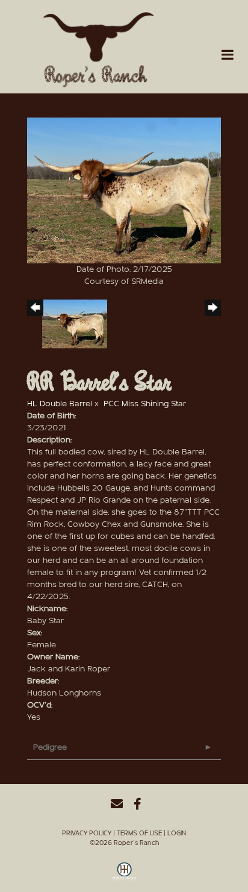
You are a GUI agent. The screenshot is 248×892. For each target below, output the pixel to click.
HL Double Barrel (59, 404)
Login (176, 833)
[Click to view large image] (124, 190)
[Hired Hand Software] (124, 875)
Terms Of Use (139, 833)
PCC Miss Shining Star (145, 404)
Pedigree (50, 747)
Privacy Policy (86, 833)
